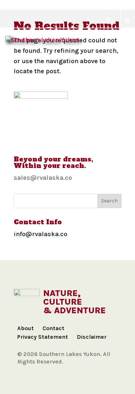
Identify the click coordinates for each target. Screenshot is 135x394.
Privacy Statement (42, 336)
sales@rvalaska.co (43, 178)
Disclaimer (92, 336)
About (25, 328)
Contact (53, 328)
